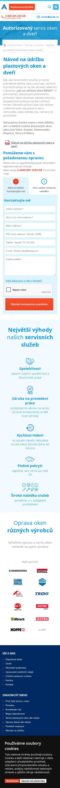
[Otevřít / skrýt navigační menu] (56, 7)
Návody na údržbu (34, 45)
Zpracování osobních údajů (19, 672)
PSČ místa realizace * (14, 234)
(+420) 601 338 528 (15, 15)
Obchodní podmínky (16, 667)
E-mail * (10, 251)
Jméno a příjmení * (14, 209)
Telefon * (10, 242)
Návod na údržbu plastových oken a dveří (32, 144)
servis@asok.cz (50, 16)
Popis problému (13, 259)
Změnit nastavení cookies (19, 676)
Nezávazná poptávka (22, 6)
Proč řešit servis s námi (17, 701)
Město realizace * (13, 225)
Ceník (9, 663)
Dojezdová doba (14, 659)
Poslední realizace (15, 726)
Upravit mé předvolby (33, 781)
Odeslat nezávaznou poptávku (29, 304)
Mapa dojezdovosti (15, 713)
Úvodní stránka (14, 45)
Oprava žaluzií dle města (18, 722)
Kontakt (9, 684)
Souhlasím (12, 781)
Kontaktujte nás (13, 709)
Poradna (10, 705)
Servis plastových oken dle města (22, 718)
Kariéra (9, 680)
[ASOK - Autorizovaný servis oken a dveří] (4, 7)
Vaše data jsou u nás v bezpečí (23, 280)
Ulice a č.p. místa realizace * (17, 217)
